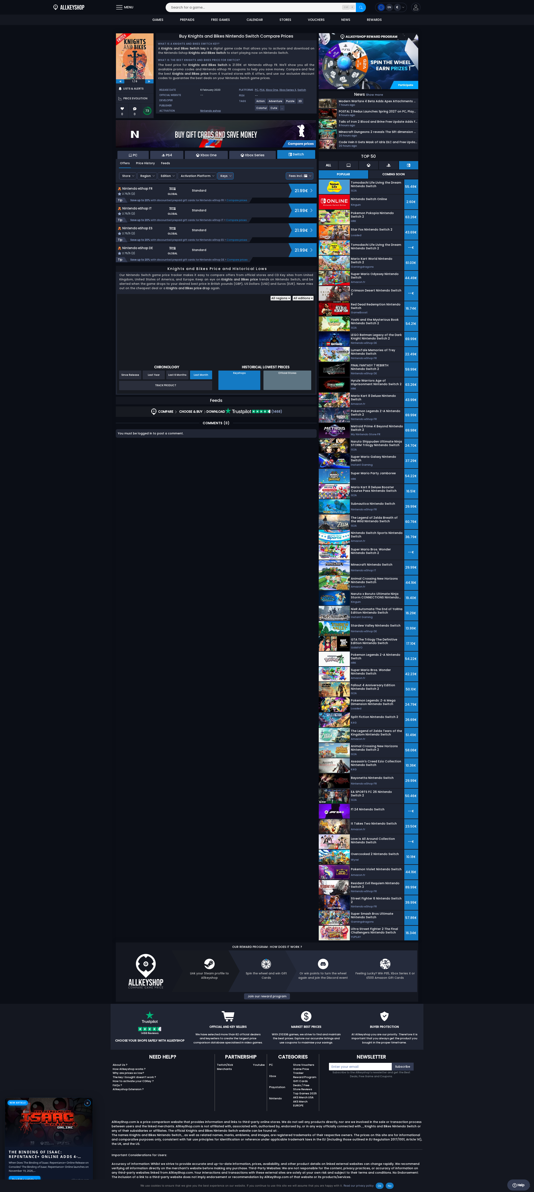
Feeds (165, 163)
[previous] (120, 81)
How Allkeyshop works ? (129, 1069)
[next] (149, 81)
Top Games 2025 (305, 1093)
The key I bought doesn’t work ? (134, 1077)
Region (145, 176)
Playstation (277, 1087)
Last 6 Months (177, 375)
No (390, 1185)
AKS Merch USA (303, 1097)
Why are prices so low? (128, 1073)
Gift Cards (300, 1081)
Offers (125, 163)
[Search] (361, 7)
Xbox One (272, 90)
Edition (166, 176)
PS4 (262, 90)
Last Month (201, 375)
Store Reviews (302, 1089)
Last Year (154, 375)
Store (126, 176)
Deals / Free (301, 1085)
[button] (416, 7)
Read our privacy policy (359, 1185)
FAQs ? (117, 1085)
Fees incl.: (296, 176)
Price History (145, 163)
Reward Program (304, 1077)
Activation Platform (195, 176)
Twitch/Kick (225, 1065)
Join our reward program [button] (267, 996)
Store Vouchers (303, 1065)
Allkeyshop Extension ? (128, 1089)
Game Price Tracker (301, 1071)
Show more (374, 95)
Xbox (272, 1076)
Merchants (224, 1069)
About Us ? (120, 1065)
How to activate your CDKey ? (133, 1081)
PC (256, 90)
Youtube (259, 1065)
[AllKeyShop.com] (68, 7)
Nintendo (275, 1098)
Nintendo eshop (210, 110)
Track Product (165, 385)
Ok (380, 1185)
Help (520, 1185)
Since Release (130, 375)
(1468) (276, 411)
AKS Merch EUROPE (300, 1104)
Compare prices (237, 200)
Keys (224, 176)
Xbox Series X (287, 90)
